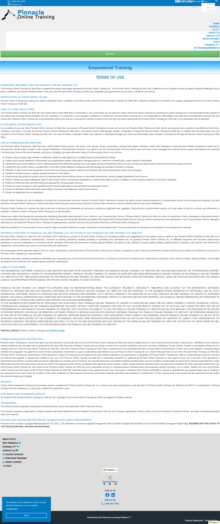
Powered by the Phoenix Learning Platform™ (109, 517)
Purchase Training (16, 458)
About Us (8, 439)
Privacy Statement (194, 520)
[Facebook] (176, 1)
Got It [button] (26, 515)
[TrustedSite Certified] (110, 471)
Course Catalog (14, 454)
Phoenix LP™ (10, 446)
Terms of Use (211, 520)
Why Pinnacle (10, 443)
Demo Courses (13, 462)
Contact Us (54, 331)
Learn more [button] (12, 509)
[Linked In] (178, 1)
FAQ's (8, 465)
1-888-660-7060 (111, 504)
